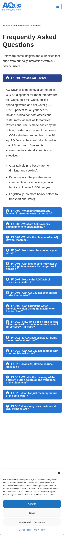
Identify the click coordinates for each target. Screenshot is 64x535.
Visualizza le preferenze (32, 522)
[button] (59, 473)
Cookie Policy (25, 530)
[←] (12, 6)
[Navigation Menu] (58, 6)
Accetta (32, 503)
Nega (32, 513)
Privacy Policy (39, 530)
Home (5, 25)
